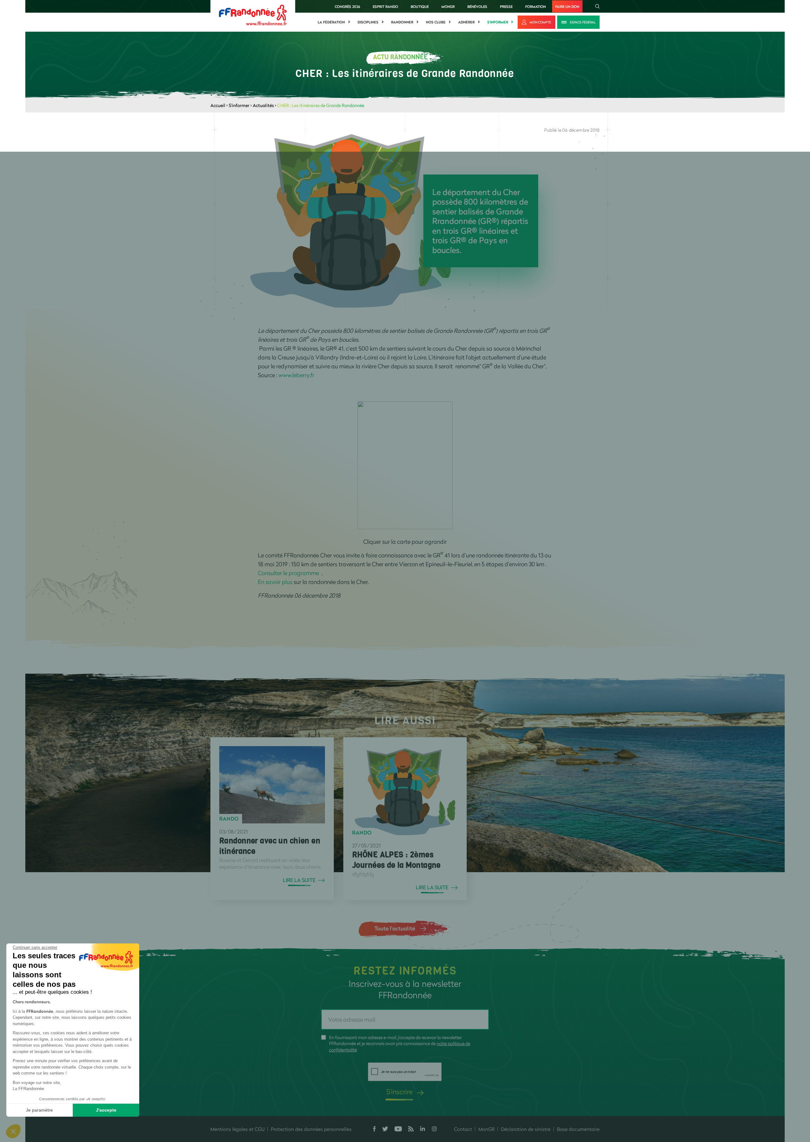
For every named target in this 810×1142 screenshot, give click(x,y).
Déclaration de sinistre (526, 1129)
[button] (13, 1131)
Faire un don (567, 6)
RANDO (229, 818)
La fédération (331, 22)
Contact (463, 1129)
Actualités (263, 105)
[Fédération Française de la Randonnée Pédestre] (253, 14)
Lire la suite (299, 880)
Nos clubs (436, 22)
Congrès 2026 (347, 6)
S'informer (497, 22)
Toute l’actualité (394, 928)
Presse (506, 6)
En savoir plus (275, 582)
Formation (535, 6)
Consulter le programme (289, 573)
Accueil (217, 105)
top (378, 1099)
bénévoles (477, 6)
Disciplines (368, 22)
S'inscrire (399, 1091)
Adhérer (466, 22)
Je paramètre (39, 1110)
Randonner (402, 22)
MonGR (448, 6)
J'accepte (106, 1110)
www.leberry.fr (296, 375)
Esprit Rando (385, 6)
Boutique (420, 6)
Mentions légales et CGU (237, 1129)
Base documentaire (578, 1129)
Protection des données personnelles (311, 1129)
